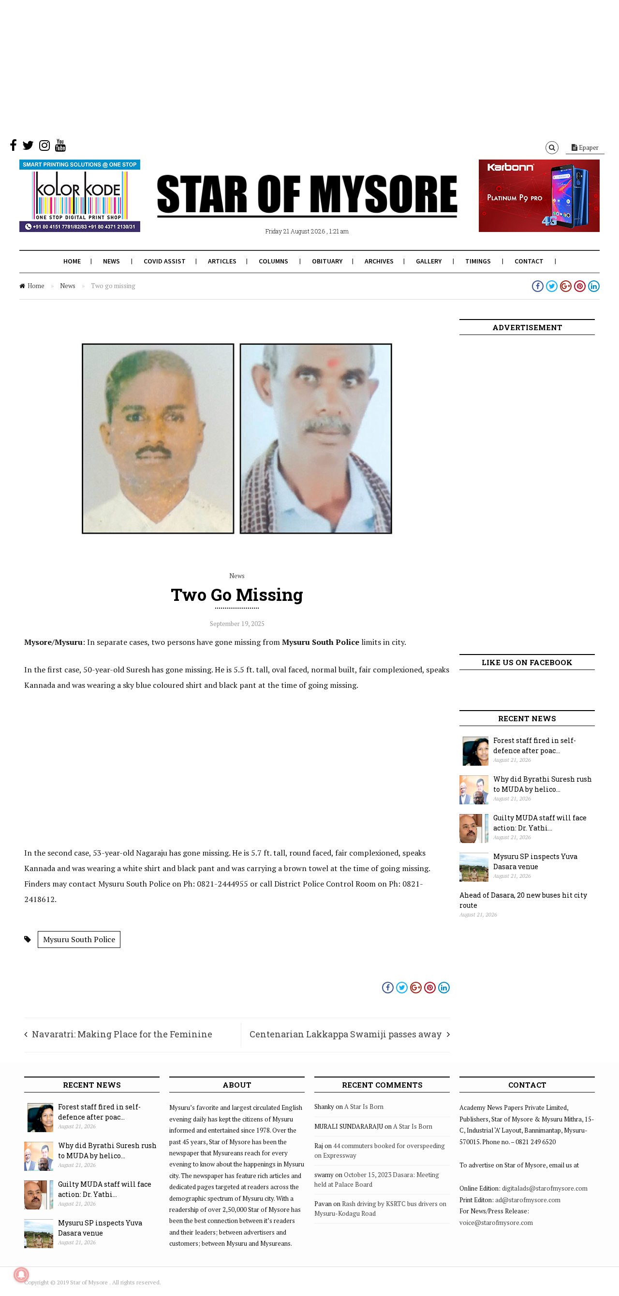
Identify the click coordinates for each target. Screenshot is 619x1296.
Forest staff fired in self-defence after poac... (534, 745)
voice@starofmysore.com (496, 1222)
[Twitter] (28, 147)
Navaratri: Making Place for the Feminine (122, 1034)
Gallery (429, 261)
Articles (222, 261)
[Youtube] (60, 147)
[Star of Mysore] (285, 207)
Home (72, 261)
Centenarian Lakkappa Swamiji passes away (346, 1034)
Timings (478, 261)
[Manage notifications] (21, 1274)
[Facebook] (13, 147)
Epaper (588, 147)
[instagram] (44, 147)
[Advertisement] (290, 67)
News (111, 261)
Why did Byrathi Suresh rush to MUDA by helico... (542, 784)
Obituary (327, 261)
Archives (379, 261)
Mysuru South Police (79, 939)
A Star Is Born (363, 1106)
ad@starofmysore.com (527, 1199)
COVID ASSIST (165, 261)
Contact (529, 261)
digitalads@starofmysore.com (545, 1188)
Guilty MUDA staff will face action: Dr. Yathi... (540, 822)
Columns (273, 261)
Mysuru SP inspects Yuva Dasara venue (535, 861)
